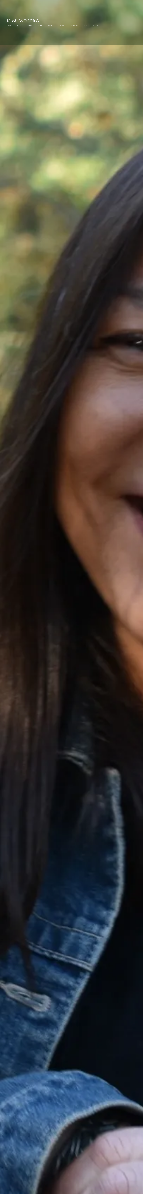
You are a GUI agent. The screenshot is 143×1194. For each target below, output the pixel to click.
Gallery (50, 25)
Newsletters (74, 25)
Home (9, 25)
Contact (96, 25)
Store (40, 25)
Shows (19, 25)
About (30, 25)
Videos (62, 25)
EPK (85, 25)
